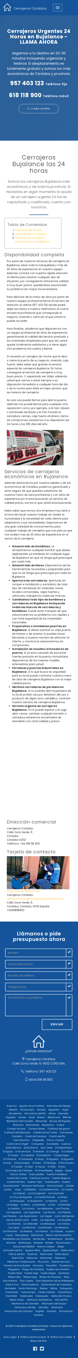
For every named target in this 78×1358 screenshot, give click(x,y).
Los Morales (45, 1227)
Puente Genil (15, 1273)
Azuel (32, 1117)
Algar (65, 1109)
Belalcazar (54, 1117)
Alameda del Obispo (59, 1105)
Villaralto (43, 1307)
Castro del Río (57, 1136)
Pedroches (46, 1258)
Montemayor (55, 1239)
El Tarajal (17, 1166)
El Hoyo (7, 1162)
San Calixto (26, 1280)
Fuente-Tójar (34, 1181)
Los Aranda (14, 1223)
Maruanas (37, 1235)
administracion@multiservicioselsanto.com (35, 899)
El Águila (8, 1151)
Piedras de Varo (60, 1261)
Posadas (38, 1265)
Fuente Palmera (16, 1181)
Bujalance (48, 1124)
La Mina (25, 1204)
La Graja (62, 1197)
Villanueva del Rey (25, 1307)
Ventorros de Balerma (39, 1299)
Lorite (34, 1220)
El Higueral (52, 1159)
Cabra (60, 1124)
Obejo (60, 1246)
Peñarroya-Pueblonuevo (21, 1261)
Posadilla (51, 1265)
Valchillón (11, 1296)
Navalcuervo (63, 1242)
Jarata (8, 1189)
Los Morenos (61, 1227)
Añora (52, 1113)
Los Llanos (64, 1223)
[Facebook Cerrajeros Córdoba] (35, 1348)
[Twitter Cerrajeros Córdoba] (42, 1348)
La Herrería (51, 1201)
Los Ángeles (64, 1220)
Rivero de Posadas (50, 1277)
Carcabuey (66, 1132)
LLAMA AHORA (40, 108)
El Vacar (40, 1166)
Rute (66, 1277)
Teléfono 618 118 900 (28, 230)
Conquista (37, 1143)
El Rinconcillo (66, 1162)
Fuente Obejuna (61, 1178)
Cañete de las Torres (45, 1132)
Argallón (11, 1117)
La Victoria (28, 1208)
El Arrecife (38, 1151)
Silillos (53, 1288)
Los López (14, 1227)
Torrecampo (28, 1292)
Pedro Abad (62, 1254)
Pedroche (32, 1258)
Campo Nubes (36, 1128)
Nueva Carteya (46, 1246)
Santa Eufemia (30, 1284)
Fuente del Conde (17, 1178)
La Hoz (63, 1201)
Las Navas (49, 1212)
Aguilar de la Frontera (31, 1105)
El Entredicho (44, 1155)
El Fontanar (9, 1159)
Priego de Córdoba (33, 1269)
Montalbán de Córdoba (16, 1239)
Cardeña (17, 1136)
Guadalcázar (11, 1185)
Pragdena (14, 1269)
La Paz (51, 1204)
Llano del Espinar (64, 1216)
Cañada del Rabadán (17, 1132)
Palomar (32, 1254)
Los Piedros (26, 1231)
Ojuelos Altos (32, 1250)
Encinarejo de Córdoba (18, 1170)
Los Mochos (29, 1227)
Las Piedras (64, 1212)
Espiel (68, 1170)
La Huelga (12, 1204)
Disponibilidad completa (31, 234)
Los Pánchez (10, 1231)
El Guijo (39, 1159)
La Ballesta (30, 1189)
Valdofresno (65, 1292)
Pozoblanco (66, 1265)
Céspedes (38, 1140)
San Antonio (10, 1280)
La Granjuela (17, 1201)
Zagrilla (39, 1311)
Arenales (63, 1113)
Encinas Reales (44, 1170)
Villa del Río (61, 1299)
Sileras (44, 1288)
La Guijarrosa (35, 1201)
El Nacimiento (22, 1162)
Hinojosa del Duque (33, 1185)
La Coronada (56, 1193)
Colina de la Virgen (17, 1143)
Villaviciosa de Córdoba (18, 1311)
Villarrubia (57, 1307)
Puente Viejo (31, 1273)
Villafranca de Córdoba (25, 1303)
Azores (22, 1117)
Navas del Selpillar (24, 1246)
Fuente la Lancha (40, 1178)
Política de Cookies (61, 1337)
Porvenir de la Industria (17, 1265)
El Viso (62, 1166)
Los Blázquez (47, 1223)
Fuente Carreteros (57, 1174)
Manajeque (22, 1235)
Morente (38, 1242)
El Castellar (27, 1155)
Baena (41, 1117)
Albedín (13, 1109)
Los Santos (41, 1231)
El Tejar (29, 1166)
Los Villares (56, 1231)
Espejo (59, 1170)
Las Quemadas (28, 1216)
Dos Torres (47, 1147)
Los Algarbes (47, 1220)
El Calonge (53, 1151)
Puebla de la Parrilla (58, 1269)
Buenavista (32, 1124)
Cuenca (66, 1143)
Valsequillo (41, 1296)
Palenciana (67, 1250)
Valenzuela (26, 1296)
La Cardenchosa (49, 1189)
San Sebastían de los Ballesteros (55, 1280)
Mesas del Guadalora (58, 1235)
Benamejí (41, 1121)
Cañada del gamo (59, 1128)
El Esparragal (61, 1155)
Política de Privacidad (33, 1337)
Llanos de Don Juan (17, 1220)
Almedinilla (15, 1113)
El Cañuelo (68, 1151)
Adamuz (12, 1105)
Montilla (69, 1239)
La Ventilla (14, 1208)
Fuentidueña (52, 1181)
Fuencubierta (36, 1174)
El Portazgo (50, 1162)
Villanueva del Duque (53, 1303)
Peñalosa (60, 1258)
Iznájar (70, 1185)
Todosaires (11, 1292)
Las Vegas (46, 1216)
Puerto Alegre (48, 1273)
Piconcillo (43, 1261)
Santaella (10, 1288)
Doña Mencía (13, 1147)
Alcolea (41, 1109)
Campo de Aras (16, 1128)
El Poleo (37, 1162)
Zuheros (38, 1315)
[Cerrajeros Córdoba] (7, 7)
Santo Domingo (28, 1288)
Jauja (17, 1189)
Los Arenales (30, 1223)
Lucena (70, 1231)
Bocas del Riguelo (60, 1121)
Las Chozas (62, 1208)
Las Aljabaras (45, 1208)
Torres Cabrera (46, 1292)
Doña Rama (31, 1147)
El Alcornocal (23, 1151)
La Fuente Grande (45, 1197)
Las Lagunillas (32, 1212)
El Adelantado (63, 1147)
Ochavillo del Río (13, 1250)
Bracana (18, 1124)
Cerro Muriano (21, 1140)
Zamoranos (66, 1311)
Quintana (63, 1273)
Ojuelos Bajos (50, 1250)
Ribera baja (30, 1277)
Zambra (51, 1311)
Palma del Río (17, 1254)
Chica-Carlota (55, 1140)
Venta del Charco (61, 1296)
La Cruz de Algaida (21, 1197)
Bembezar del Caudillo (20, 1121)
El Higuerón (67, 1159)
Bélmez (67, 1117)
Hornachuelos (55, 1185)
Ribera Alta (14, 1277)
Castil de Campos (35, 1136)
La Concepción (37, 1193)
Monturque (25, 1242)
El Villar (52, 1166)
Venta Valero (16, 1299)
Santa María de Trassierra (56, 1284)
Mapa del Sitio (38, 1340)
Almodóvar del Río (35, 1113)
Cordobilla (52, 1143)
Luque (9, 1235)
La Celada (19, 1193)
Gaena (66, 1181)
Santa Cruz (12, 1284)
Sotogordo (66, 1288)
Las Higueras (13, 1212)
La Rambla (64, 1204)
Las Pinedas (10, 1216)
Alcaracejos (27, 1109)
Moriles (49, 1242)
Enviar (57, 1024)
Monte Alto (39, 1239)
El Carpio (13, 1155)
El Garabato (26, 1159)
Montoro (11, 1242)
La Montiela (38, 1204)
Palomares (46, 1254)
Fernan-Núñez (18, 1174)
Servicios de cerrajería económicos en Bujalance (32, 240)
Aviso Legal (9, 1337)
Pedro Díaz (18, 1258)
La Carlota (67, 1189)
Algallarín (54, 1109)
